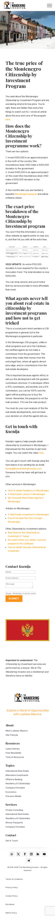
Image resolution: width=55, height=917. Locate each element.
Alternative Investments (17, 775)
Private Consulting (14, 810)
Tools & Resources (15, 757)
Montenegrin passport (26, 194)
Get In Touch (12, 840)
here (8, 119)
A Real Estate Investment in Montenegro (28, 514)
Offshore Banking (14, 779)
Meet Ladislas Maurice (17, 730)
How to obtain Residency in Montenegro (28, 490)
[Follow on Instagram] (31, 854)
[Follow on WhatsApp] (12, 854)
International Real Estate (17, 771)
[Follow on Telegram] (28, 860)
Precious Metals (13, 796)
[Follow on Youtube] (44, 854)
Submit (13, 598)
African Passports (14, 822)
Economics (11, 792)
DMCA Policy (11, 913)
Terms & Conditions (14, 879)
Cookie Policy (11, 896)
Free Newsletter (13, 752)
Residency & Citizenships (18, 783)
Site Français (12, 735)
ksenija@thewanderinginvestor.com (23, 468)
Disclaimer (10, 904)
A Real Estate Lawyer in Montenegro (26, 494)
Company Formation (15, 787)
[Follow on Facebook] (25, 854)
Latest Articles (13, 748)
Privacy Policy (12, 887)
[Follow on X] (18, 854)
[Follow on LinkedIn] (37, 854)
